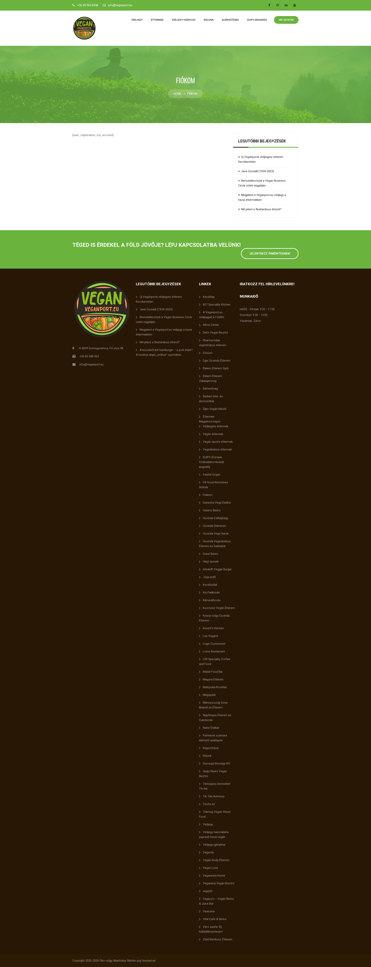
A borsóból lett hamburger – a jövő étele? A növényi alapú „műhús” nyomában (164, 352)
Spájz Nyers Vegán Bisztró (213, 774)
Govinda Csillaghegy (215, 518)
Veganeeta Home (214, 875)
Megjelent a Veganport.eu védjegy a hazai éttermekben (164, 332)
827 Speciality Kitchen (217, 304)
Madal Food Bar (213, 671)
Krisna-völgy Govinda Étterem (214, 618)
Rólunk (209, 19)
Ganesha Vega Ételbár (217, 502)
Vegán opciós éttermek (218, 441)
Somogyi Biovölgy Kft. (217, 763)
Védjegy (137, 19)
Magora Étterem (213, 679)
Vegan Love (210, 868)
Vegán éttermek (213, 434)
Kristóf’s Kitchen (213, 628)
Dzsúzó (208, 353)
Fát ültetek (286, 20)
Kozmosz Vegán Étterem (219, 608)
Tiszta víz (209, 804)
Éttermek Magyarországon (209, 419)
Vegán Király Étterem (216, 860)
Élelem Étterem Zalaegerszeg (210, 378)
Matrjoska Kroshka (215, 687)
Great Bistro (210, 554)
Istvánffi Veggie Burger (217, 569)
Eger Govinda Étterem (216, 360)
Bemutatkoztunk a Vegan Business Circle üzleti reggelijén (164, 319)
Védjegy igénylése (214, 844)
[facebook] (269, 5)
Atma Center (211, 325)
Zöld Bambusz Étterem (217, 939)
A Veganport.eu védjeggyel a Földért (211, 315)
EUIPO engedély (257, 19)
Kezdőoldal (210, 584)
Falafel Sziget (211, 474)
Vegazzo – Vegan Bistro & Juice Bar (216, 901)
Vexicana (208, 911)
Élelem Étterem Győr (216, 368)
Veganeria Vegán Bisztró (218, 883)
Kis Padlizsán (211, 592)
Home (177, 93)
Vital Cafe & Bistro (214, 919)
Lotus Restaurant (214, 651)
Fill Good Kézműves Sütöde (213, 485)
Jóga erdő (209, 577)
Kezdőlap (209, 297)
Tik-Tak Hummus (214, 796)
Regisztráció (211, 748)
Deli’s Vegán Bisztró (215, 332)
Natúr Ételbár (211, 728)
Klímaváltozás (212, 600)
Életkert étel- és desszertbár (211, 399)
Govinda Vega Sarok (216, 533)
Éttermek (157, 19)
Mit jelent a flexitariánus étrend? (261, 209)
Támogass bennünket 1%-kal (214, 786)
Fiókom (207, 495)
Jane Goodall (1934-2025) (257, 171)
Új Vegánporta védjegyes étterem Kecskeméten (159, 299)
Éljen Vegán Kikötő (214, 409)
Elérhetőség (230, 19)
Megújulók (209, 695)
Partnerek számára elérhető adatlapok (213, 738)
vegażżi (207, 891)
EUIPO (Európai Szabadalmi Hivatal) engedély (211, 462)
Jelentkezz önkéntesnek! (269, 253)
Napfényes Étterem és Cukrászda (215, 717)
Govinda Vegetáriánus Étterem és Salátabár (215, 544)
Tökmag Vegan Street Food (215, 814)
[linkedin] (286, 5)
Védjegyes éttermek (215, 426)
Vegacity (208, 852)
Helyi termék (211, 561)
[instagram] (277, 5)
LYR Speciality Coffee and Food (214, 661)
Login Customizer (214, 643)
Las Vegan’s (210, 636)
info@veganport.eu (120, 5)
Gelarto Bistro (211, 510)
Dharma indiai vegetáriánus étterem (212, 343)
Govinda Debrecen (214, 526)
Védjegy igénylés (183, 19)
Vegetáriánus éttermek (217, 449)
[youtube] (294, 5)
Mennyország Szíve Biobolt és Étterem (213, 705)
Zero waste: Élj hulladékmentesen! (211, 929)
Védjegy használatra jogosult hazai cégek (214, 834)
